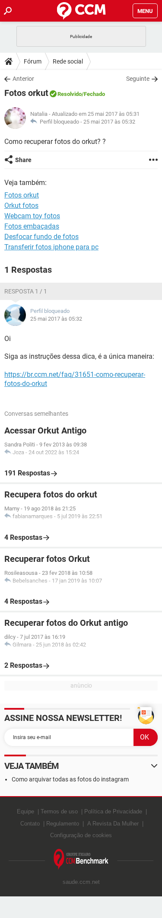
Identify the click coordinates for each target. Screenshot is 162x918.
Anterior (23, 78)
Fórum (32, 61)
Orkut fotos (21, 205)
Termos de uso (59, 811)
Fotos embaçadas (31, 226)
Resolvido (69, 94)
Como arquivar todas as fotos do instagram (70, 779)
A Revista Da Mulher (113, 823)
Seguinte (137, 78)
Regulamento (62, 823)
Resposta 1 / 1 (25, 291)
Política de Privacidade (113, 811)
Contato (30, 823)
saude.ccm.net (81, 882)
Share (23, 159)
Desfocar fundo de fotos (41, 237)
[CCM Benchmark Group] (81, 859)
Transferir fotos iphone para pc (51, 247)
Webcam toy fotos (32, 216)
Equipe (25, 811)
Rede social (68, 61)
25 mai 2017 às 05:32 (109, 121)
